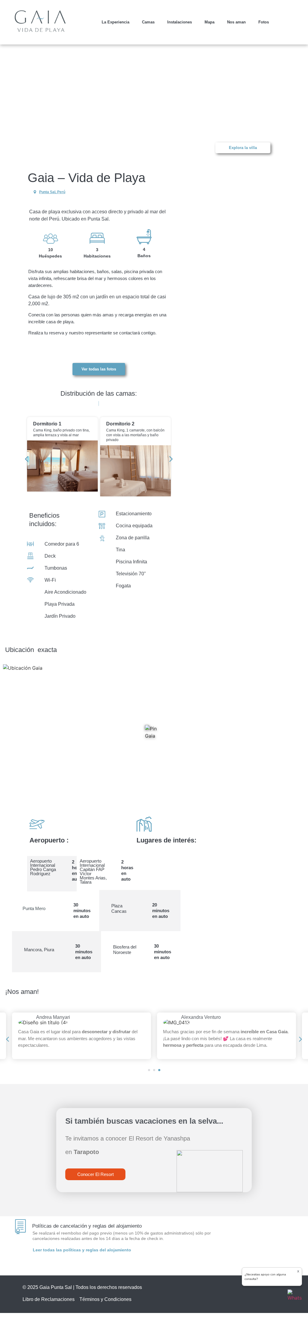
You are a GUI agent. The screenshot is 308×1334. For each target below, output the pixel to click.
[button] (30, 104)
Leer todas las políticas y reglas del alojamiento (82, 1249)
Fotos (263, 22)
